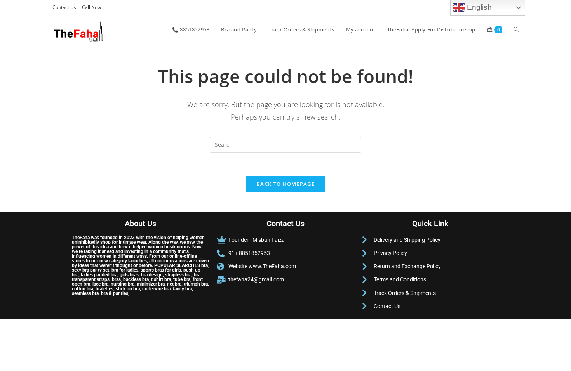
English (478, 7)
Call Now (91, 7)
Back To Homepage (285, 183)
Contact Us (64, 7)
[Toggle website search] (516, 29)
